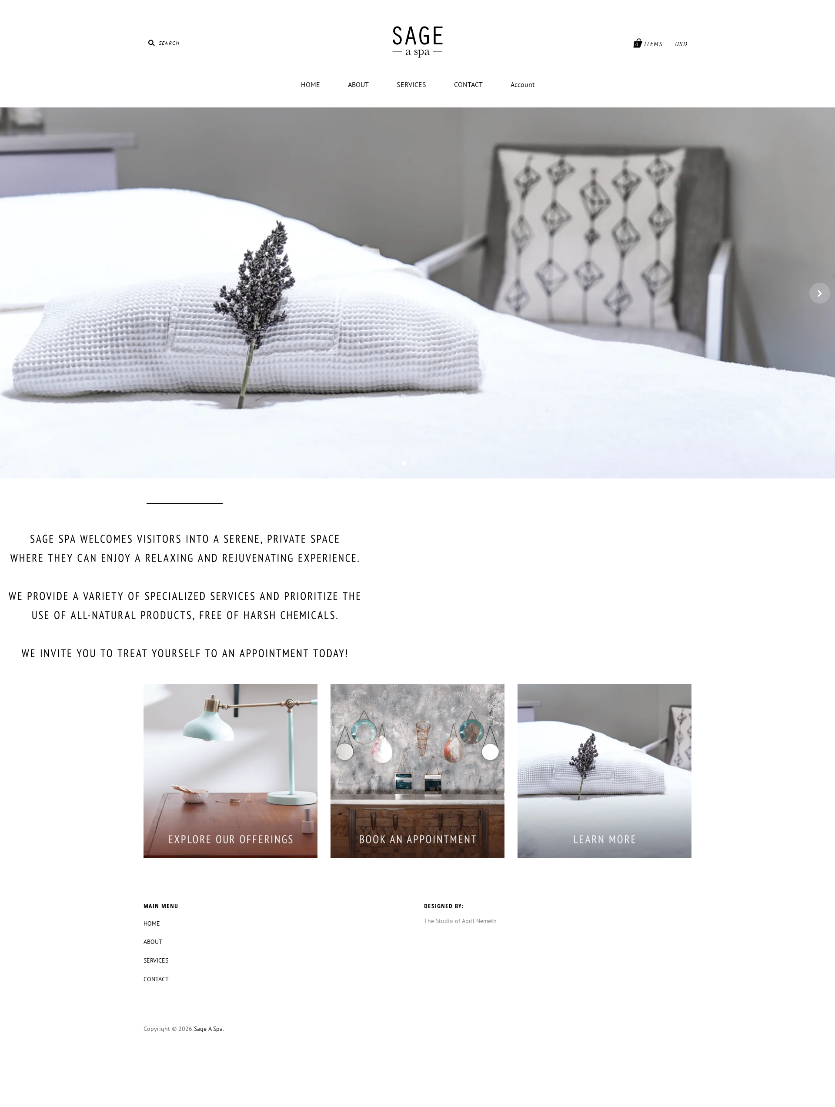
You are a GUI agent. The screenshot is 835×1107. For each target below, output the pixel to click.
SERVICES (411, 84)
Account (522, 84)
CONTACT (468, 84)
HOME (310, 84)
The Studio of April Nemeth (460, 921)
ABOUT (358, 84)
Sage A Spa (208, 1029)
